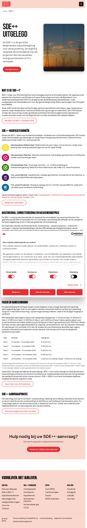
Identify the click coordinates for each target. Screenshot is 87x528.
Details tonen (73, 285)
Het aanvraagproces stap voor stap (20, 411)
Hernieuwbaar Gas (18, 197)
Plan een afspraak (9, 489)
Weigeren (15, 292)
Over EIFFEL (50, 489)
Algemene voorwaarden (63, 518)
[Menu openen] (81, 4)
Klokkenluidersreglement (22, 521)
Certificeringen (51, 492)
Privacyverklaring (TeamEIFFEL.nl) (25, 518)
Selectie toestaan (43, 292)
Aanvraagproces (9, 499)
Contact (5, 508)
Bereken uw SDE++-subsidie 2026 (19, 120)
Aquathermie (68, 195)
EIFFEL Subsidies (52, 499)
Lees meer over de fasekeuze (18, 384)
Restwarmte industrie (29, 500)
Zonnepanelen (44, 195)
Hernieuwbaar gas (31, 504)
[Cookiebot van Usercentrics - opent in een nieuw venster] (73, 234)
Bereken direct (12, 69)
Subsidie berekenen (10, 495)
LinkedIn (70, 495)
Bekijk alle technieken (14, 202)
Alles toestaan (69, 292)
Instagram (71, 492)
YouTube (71, 499)
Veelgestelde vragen (11, 502)
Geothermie (56, 195)
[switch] (32, 276)
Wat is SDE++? (8, 492)
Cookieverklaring (46, 518)
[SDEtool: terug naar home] (6, 4)
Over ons (5, 505)
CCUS (31, 197)
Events (48, 495)
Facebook (71, 489)
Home (5, 11)
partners (46, 262)
